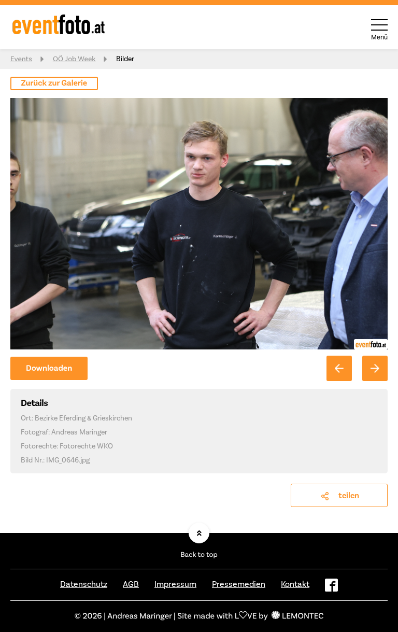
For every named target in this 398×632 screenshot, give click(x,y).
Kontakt (295, 584)
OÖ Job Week (74, 59)
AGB (131, 584)
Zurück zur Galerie (54, 83)
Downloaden (49, 368)
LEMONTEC (302, 616)
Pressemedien (238, 584)
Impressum (175, 584)
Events (21, 59)
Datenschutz (83, 584)
